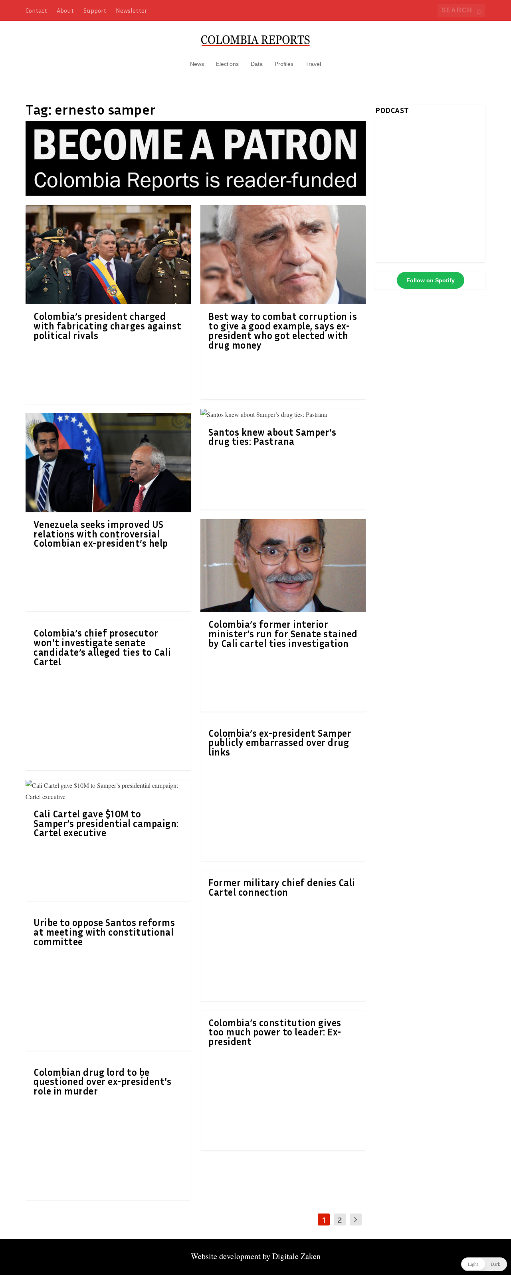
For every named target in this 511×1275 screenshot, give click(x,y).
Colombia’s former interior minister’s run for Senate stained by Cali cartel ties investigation (283, 634)
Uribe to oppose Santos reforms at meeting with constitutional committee (104, 932)
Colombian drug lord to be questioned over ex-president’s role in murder (102, 1082)
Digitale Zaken (296, 1256)
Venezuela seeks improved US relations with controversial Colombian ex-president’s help (101, 534)
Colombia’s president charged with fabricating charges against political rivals (107, 326)
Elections (227, 64)
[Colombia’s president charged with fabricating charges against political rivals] (108, 254)
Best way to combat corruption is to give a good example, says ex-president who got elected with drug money (282, 330)
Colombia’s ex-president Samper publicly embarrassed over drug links (279, 743)
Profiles (284, 64)
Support (94, 10)
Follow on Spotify (430, 280)
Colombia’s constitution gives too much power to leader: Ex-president (274, 1032)
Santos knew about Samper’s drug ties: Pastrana (272, 436)
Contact (36, 10)
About (65, 10)
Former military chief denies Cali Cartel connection (281, 887)
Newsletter (131, 10)
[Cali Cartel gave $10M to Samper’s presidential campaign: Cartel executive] (108, 790)
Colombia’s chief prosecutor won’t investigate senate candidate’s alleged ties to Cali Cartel (102, 647)
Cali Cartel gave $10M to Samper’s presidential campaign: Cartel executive (106, 823)
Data (257, 64)
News (197, 64)
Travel (313, 64)
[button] (484, 1264)
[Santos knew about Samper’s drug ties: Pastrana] (283, 414)
